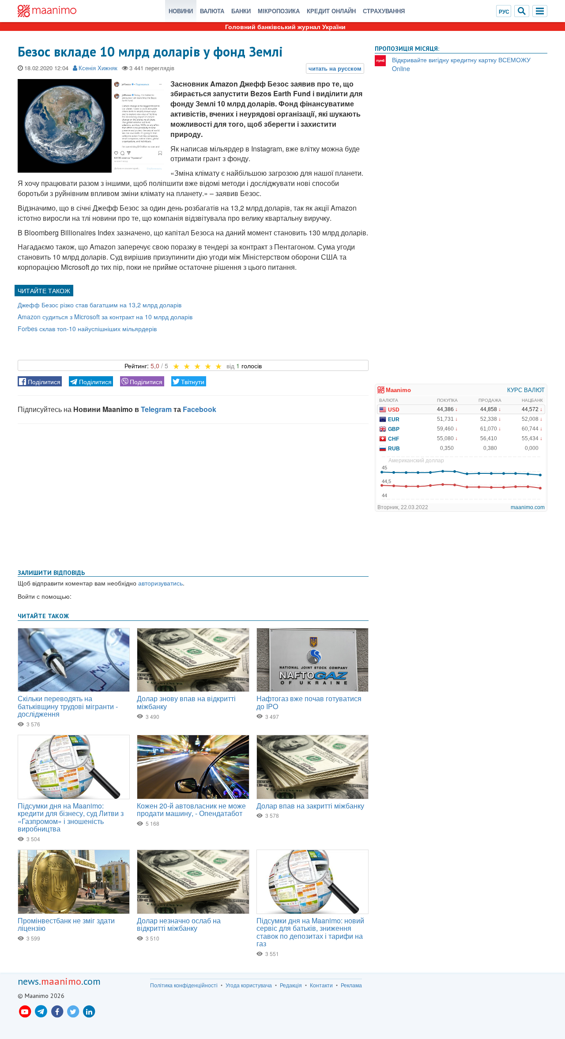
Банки (241, 11)
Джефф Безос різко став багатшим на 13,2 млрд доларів (99, 304)
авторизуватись (160, 582)
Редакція (291, 985)
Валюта (212, 11)
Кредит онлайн (331, 11)
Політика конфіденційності (184, 985)
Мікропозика (279, 11)
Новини (181, 11)
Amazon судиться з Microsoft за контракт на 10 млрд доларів (105, 316)
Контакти (321, 985)
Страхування (384, 11)
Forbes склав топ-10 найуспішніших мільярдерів (87, 328)
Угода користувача (249, 985)
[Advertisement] (193, 494)
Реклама (351, 985)
